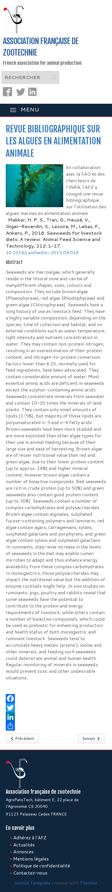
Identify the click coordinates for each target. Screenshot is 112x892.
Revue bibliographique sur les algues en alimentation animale (53, 141)
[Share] (56, 726)
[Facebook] (56, 698)
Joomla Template (32, 882)
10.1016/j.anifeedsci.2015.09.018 (42, 252)
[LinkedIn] (56, 717)
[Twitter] (56, 707)
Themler (88, 882)
